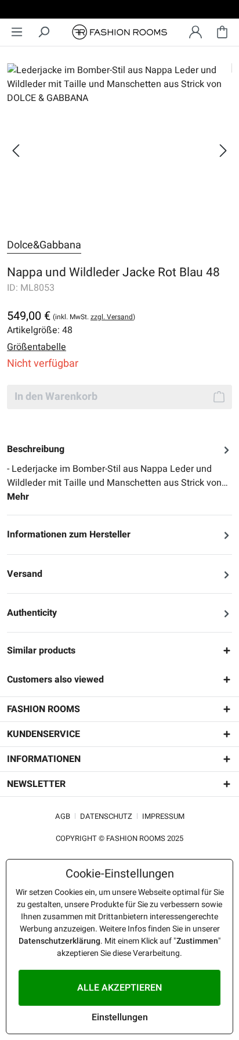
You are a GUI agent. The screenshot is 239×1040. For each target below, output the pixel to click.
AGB (62, 816)
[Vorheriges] (15, 150)
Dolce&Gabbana (44, 245)
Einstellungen (120, 1017)
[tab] (119, 473)
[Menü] (16, 32)
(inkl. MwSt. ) (94, 317)
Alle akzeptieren (119, 988)
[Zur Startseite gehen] (119, 32)
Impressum (163, 816)
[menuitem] (16, 32)
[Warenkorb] (222, 32)
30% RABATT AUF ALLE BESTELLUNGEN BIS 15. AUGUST (119, 11)
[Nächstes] (223, 150)
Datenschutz (106, 816)
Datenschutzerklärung (59, 941)
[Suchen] (43, 32)
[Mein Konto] (195, 32)
